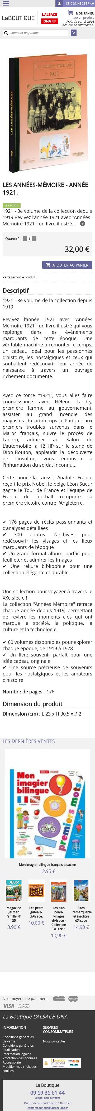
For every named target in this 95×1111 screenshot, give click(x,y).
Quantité (12, 238)
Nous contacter (54, 1041)
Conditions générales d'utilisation (18, 1047)
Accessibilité (12, 1062)
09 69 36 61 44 (47, 1092)
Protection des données (20, 1058)
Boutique (35, 17)
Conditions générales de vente (18, 1039)
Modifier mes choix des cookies (20, 1068)
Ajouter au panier (70, 265)
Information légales (17, 1054)
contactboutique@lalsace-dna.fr (47, 1108)
